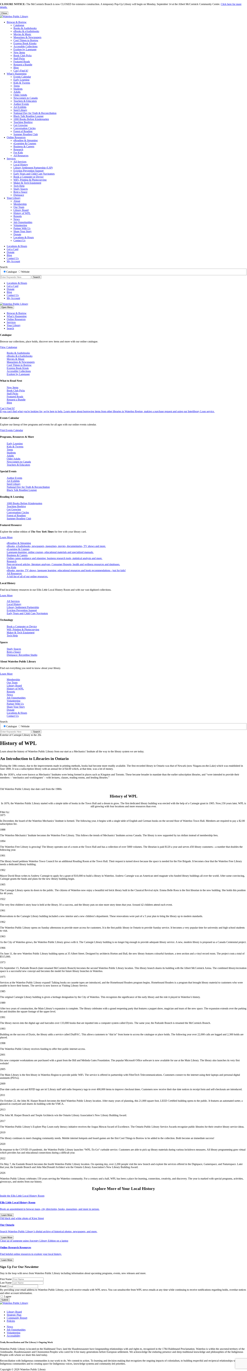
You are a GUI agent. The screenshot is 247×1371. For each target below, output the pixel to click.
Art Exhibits (19, 107)
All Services (19, 161)
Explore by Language (24, 49)
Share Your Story (22, 231)
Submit (4, 1300)
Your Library (13, 198)
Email (3, 1286)
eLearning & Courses (24, 143)
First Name (6, 1279)
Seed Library (20, 110)
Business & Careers (23, 146)
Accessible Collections (25, 46)
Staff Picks (19, 58)
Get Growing (20, 125)
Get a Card (12, 249)
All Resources (20, 155)
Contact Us (19, 240)
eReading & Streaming (25, 140)
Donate (17, 234)
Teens (16, 85)
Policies (11, 1320)
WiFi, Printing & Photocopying (30, 179)
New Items (19, 52)
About (16, 201)
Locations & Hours (23, 237)
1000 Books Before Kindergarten (31, 119)
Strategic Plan (14, 1314)
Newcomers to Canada (25, 98)
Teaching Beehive (23, 122)
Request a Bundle (22, 64)
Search (36, 277)
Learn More (6, 537)
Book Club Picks (22, 55)
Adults (16, 91)
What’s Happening (17, 73)
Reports (17, 216)
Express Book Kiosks (24, 43)
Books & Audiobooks (25, 28)
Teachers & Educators (25, 101)
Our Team (18, 207)
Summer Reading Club (25, 134)
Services (11, 158)
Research (18, 149)
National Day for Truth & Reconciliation (34, 113)
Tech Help (19, 185)
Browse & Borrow (17, 22)
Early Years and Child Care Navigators (34, 173)
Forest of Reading (22, 131)
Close (4, 13)
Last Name (6, 1282)
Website (25, 271)
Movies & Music (22, 34)
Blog (16, 67)
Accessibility (13, 1335)
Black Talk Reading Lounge (28, 116)
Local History (20, 164)
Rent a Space (20, 191)
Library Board (21, 210)
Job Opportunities (22, 222)
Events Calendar (22, 76)
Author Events (21, 104)
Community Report (17, 1317)
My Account (13, 261)
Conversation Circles (24, 128)
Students (18, 88)
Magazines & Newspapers (27, 37)
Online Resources (16, 137)
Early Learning (21, 79)
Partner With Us (21, 228)
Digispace (18, 195)
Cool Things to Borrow (25, 40)
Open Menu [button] (7, 307)
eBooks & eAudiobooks (26, 31)
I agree (7, 1296)
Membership (20, 204)
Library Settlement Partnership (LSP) (33, 167)
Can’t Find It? (20, 70)
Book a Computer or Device (28, 176)
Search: (4, 267)
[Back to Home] (14, 16)
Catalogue (18, 25)
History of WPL (22, 213)
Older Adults (20, 94)
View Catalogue (8, 347)
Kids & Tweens (21, 82)
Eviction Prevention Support (28, 170)
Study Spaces (20, 188)
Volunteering (20, 225)
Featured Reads (21, 61)
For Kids (18, 152)
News (16, 219)
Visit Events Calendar (11, 430)
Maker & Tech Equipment (27, 182)
